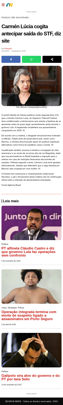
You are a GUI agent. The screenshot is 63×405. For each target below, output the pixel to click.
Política (38, 5)
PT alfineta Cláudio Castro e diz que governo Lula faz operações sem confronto (28, 251)
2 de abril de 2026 (8, 325)
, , (12, 307)
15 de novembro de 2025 (11, 385)
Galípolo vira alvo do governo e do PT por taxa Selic (30, 377)
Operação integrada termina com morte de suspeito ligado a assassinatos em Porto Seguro (28, 315)
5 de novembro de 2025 (11, 261)
